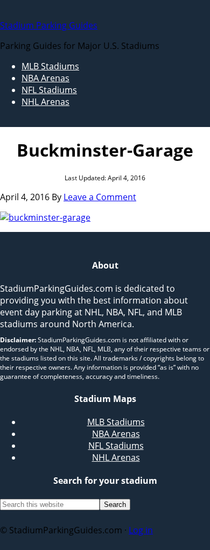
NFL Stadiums (116, 446)
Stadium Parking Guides (48, 25)
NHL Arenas (116, 457)
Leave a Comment (100, 197)
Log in (141, 530)
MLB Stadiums (116, 422)
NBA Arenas (116, 434)
